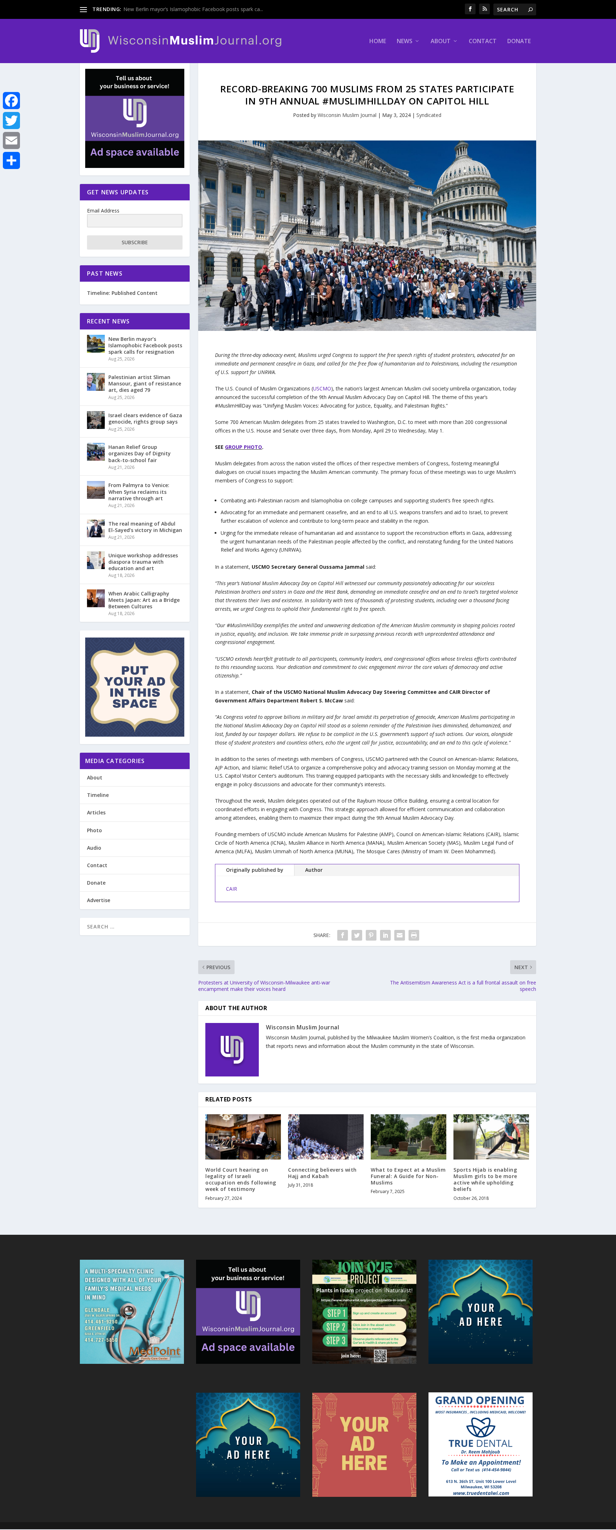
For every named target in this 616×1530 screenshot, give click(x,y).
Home (377, 41)
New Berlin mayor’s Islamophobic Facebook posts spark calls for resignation (145, 345)
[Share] (11, 160)
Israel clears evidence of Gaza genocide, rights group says (145, 418)
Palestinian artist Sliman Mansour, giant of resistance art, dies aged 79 (144, 383)
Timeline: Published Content (122, 293)
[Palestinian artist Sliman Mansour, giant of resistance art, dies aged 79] (96, 382)
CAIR (231, 888)
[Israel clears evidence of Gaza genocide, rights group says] (96, 420)
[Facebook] (11, 101)
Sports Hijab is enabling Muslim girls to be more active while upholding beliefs (485, 1179)
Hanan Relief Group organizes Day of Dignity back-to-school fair (139, 453)
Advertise (98, 900)
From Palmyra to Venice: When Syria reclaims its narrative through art (138, 491)
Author (314, 869)
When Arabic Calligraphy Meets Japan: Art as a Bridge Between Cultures (144, 600)
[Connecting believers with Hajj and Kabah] (326, 1137)
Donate (519, 41)
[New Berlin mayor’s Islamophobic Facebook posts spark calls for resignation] (96, 344)
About (441, 41)
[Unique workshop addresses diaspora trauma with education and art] (96, 560)
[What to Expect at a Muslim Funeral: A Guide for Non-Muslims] (408, 1137)
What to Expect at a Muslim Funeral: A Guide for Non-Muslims (408, 1176)
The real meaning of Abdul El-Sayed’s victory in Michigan (145, 526)
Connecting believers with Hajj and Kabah (322, 1173)
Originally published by (254, 869)
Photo (94, 830)
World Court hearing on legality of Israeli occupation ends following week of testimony (240, 1179)
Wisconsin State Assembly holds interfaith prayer (179, 9)
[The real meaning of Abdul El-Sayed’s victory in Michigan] (96, 528)
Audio (94, 847)
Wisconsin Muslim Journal (347, 115)
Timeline (98, 795)
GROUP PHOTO (243, 447)
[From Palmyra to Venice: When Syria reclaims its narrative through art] (96, 490)
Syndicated (428, 115)
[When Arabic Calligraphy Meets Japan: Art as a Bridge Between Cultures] (96, 598)
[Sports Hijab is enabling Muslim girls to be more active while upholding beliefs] (491, 1137)
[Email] (11, 140)
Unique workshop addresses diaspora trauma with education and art (143, 562)
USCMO (322, 388)
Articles (96, 812)
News (404, 41)
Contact (483, 41)
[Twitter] (11, 121)
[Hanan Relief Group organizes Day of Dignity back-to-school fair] (96, 452)
